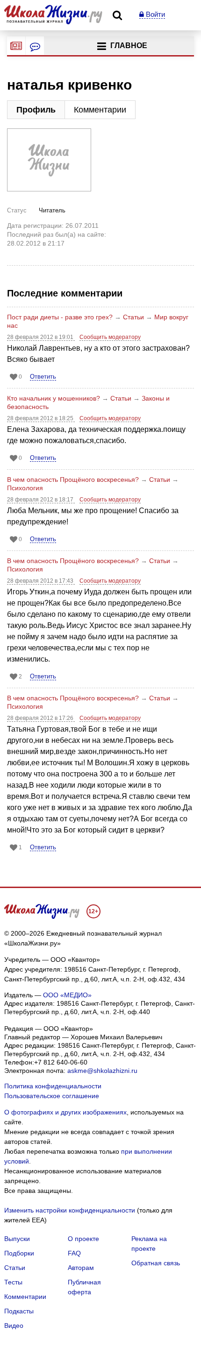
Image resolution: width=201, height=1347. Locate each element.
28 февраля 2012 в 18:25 (41, 418)
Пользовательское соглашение (51, 1096)
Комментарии (100, 109)
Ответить (43, 376)
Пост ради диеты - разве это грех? (60, 317)
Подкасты (19, 1311)
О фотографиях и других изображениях (65, 1112)
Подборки (19, 1253)
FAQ (74, 1253)
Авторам (81, 1267)
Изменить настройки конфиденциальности (69, 1210)
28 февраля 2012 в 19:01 (41, 337)
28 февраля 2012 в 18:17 (41, 499)
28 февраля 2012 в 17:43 (41, 581)
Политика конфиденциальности (52, 1086)
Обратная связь (155, 1263)
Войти (154, 14)
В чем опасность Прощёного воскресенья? (73, 479)
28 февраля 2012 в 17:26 (41, 718)
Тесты (13, 1282)
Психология (25, 488)
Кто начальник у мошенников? (53, 398)
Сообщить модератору (110, 337)
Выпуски (17, 1238)
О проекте (83, 1238)
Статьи (133, 317)
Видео (13, 1325)
